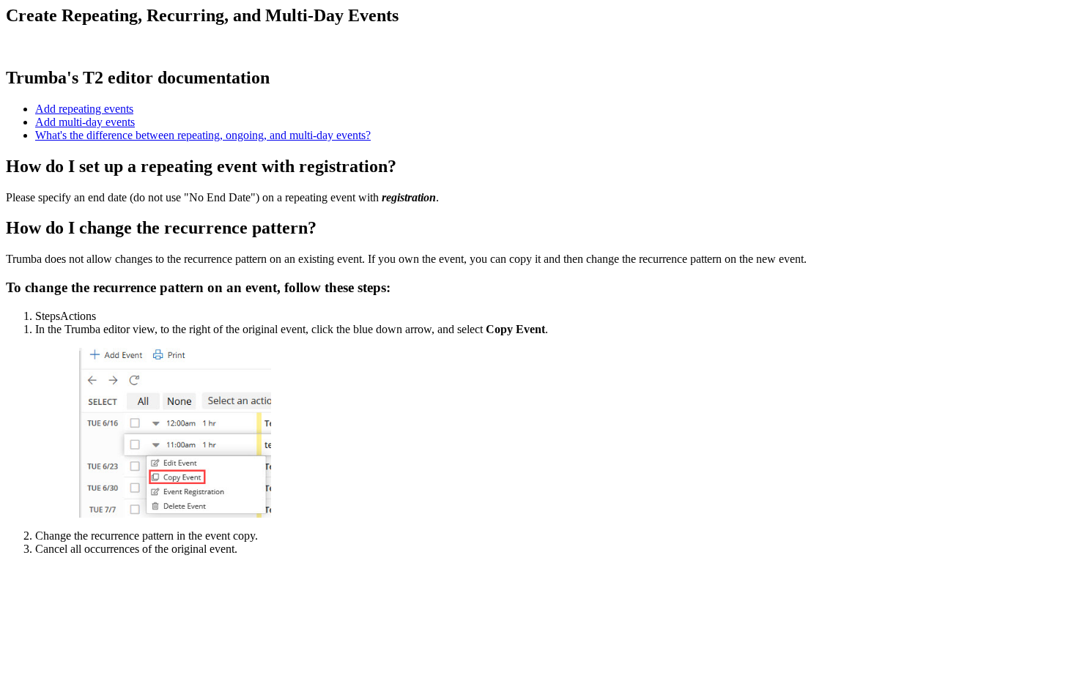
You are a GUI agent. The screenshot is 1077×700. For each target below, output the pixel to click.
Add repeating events (84, 109)
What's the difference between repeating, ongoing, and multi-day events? (203, 135)
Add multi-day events (85, 122)
